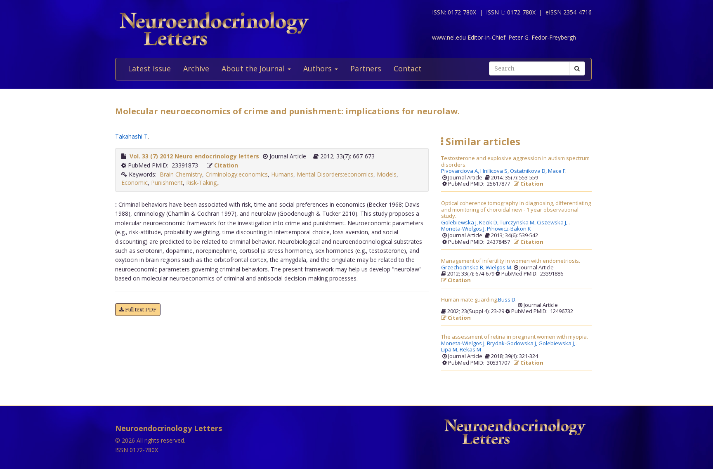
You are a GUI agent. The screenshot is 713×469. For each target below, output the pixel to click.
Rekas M (470, 349)
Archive (196, 68)
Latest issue (149, 68)
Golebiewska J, (460, 222)
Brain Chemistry (181, 174)
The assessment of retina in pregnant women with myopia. (514, 337)
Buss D (506, 300)
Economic (134, 182)
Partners (365, 68)
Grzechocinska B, (463, 267)
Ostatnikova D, (529, 171)
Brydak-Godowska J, (512, 343)
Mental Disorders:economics (335, 174)
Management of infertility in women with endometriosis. (510, 261)
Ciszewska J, (553, 222)
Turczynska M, (518, 222)
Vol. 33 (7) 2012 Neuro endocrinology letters (194, 156)
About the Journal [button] (254, 68)
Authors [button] (318, 68)
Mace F (556, 171)
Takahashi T (131, 136)
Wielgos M (498, 267)
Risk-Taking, (202, 182)
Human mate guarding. (469, 300)
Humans (282, 174)
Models (387, 174)
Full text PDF (140, 309)
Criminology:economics (236, 174)
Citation (226, 165)
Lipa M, (450, 349)
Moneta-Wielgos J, (464, 229)
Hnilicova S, (495, 171)
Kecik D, (489, 222)
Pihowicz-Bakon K (509, 229)
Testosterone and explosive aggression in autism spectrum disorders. (515, 161)
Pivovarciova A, (460, 171)
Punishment (167, 182)
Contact (408, 68)
